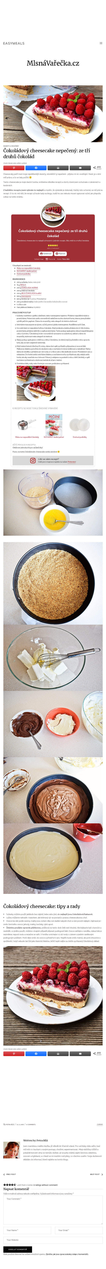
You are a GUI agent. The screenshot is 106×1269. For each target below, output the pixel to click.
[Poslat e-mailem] (80, 168)
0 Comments (31, 1124)
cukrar (100, 1124)
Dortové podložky (24, 274)
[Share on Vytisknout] (58, 168)
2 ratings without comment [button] (45, 1185)
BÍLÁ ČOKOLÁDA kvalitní (31, 293)
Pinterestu (71, 461)
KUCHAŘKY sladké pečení (27, 271)
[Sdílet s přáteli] (36, 168)
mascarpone (26, 296)
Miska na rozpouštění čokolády (28, 268)
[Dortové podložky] (80, 425)
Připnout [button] (61, 253)
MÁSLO (23, 285)
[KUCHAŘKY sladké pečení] (54, 425)
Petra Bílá (10, 1124)
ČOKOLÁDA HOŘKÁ (29, 287)
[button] (49, 245)
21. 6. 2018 (20, 1124)
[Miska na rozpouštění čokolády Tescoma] (27, 425)
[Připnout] (13, 168)
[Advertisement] (53, 19)
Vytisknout (47, 253)
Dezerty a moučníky (11, 146)
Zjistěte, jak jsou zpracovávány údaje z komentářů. (67, 1254)
